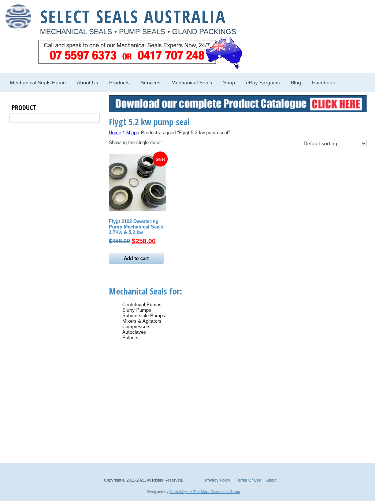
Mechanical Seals (191, 82)
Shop (229, 82)
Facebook (323, 82)
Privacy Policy (217, 480)
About (271, 480)
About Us (87, 82)
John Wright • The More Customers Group (205, 492)
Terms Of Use (248, 480)
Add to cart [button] (136, 258)
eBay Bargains (263, 82)
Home (115, 132)
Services (150, 82)
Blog (296, 82)
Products (119, 82)
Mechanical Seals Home (38, 82)
